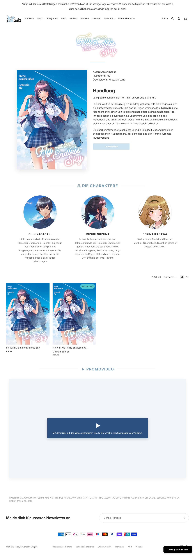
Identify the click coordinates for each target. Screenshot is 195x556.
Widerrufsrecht (104, 547)
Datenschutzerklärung (62, 547)
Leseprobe (111, 146)
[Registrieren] (184, 518)
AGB (130, 547)
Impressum (119, 547)
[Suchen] (172, 18)
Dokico (16, 547)
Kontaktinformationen (85, 547)
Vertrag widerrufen (178, 549)
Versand (138, 547)
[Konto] (179, 18)
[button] (170, 277)
